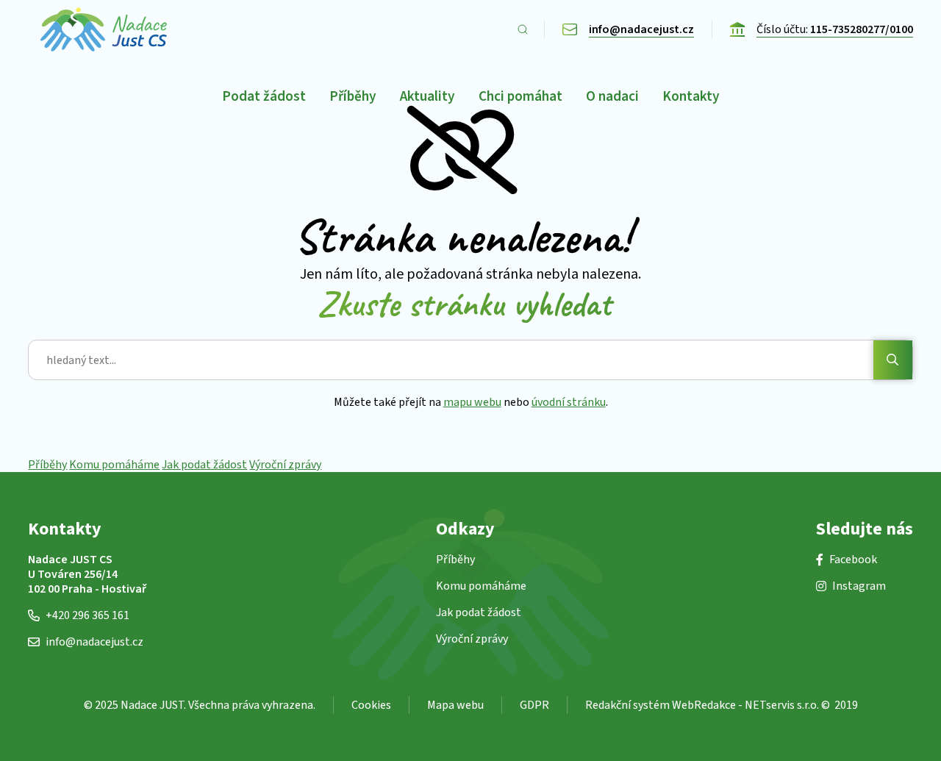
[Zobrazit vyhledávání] (522, 29)
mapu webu (472, 402)
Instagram (859, 586)
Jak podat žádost (204, 465)
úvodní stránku (569, 402)
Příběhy (47, 465)
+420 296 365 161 (87, 615)
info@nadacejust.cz (94, 642)
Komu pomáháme (114, 465)
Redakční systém (627, 705)
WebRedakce (704, 705)
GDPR (534, 705)
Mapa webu (455, 705)
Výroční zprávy (285, 465)
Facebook (853, 559)
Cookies (371, 705)
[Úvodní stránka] (103, 29)
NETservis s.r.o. (782, 705)
